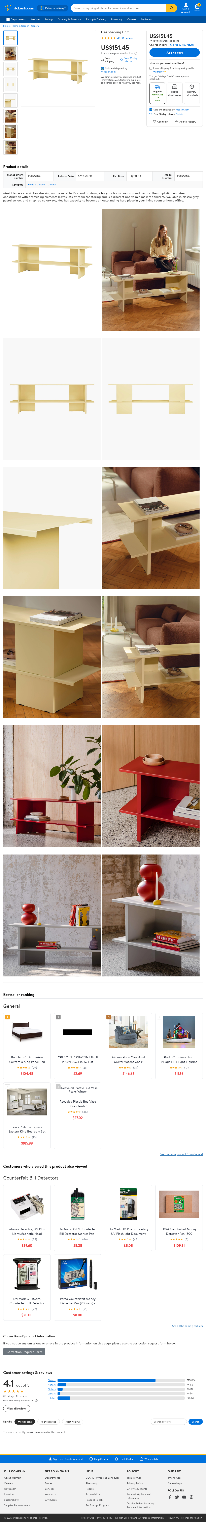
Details (179, 114)
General (35, 26)
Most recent (25, 1421)
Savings (49, 19)
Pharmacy (117, 19)
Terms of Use (134, 1477)
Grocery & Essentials (69, 19)
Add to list (162, 121)
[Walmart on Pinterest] (191, 1497)
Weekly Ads (151, 1459)
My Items (146, 19)
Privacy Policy (135, 1483)
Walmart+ (50, 1494)
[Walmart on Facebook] (170, 1497)
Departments (18, 19)
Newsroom (10, 1488)
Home (6, 26)
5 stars (52, 1380)
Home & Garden (20, 26)
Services (35, 19)
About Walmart (12, 1477)
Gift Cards (51, 1500)
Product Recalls (94, 1500)
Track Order (126, 1459)
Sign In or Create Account (68, 1459)
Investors (9, 1494)
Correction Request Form (24, 1351)
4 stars (52, 1384)
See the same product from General (181, 1154)
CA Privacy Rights (137, 1488)
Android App (175, 1483)
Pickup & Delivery (96, 19)
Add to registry (187, 121)
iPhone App (174, 1477)
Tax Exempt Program (97, 1505)
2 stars (52, 1393)
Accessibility (93, 1494)
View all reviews (17, 1408)
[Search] (171, 8)
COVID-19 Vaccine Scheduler (102, 1477)
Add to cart (175, 52)
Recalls (90, 1488)
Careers (131, 19)
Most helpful (73, 1421)
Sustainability (11, 1500)
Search (196, 1421)
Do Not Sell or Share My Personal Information (140, 1505)
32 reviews (127, 38)
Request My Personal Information (138, 1496)
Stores (48, 1483)
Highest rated (48, 1421)
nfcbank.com (108, 71)
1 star (53, 1397)
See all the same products (187, 1326)
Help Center (101, 1459)
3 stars (52, 1389)
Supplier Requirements (17, 1505)
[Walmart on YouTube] (184, 1497)
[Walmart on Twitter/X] (177, 1497)
